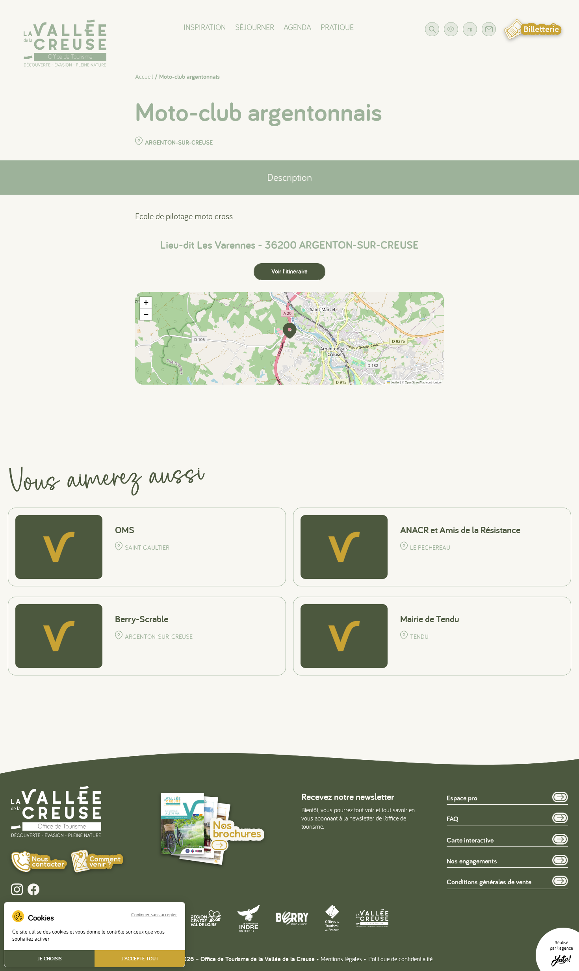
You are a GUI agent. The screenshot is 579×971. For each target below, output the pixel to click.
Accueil (144, 76)
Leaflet (394, 382)
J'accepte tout (139, 958)
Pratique (337, 27)
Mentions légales (341, 959)
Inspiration (205, 27)
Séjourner (254, 27)
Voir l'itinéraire (289, 271)
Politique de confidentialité (400, 959)
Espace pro (462, 797)
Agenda (297, 27)
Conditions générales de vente (489, 881)
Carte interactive (470, 840)
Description (289, 177)
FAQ (452, 818)
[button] (289, 331)
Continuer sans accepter (154, 914)
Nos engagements (472, 860)
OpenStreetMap (415, 382)
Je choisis (49, 958)
